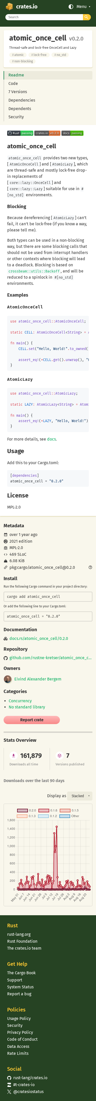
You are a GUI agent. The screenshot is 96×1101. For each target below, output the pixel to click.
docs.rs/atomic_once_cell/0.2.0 (38, 638)
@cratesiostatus (25, 1091)
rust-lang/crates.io (27, 1077)
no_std (60, 55)
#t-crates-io (20, 1084)
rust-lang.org (18, 934)
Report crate (32, 719)
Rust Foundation (22, 941)
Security (16, 116)
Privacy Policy (20, 1032)
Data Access (18, 1046)
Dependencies (21, 100)
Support (14, 980)
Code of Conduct (22, 1039)
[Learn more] (90, 567)
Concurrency (20, 700)
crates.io (26, 6)
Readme (16, 75)
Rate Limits (17, 1053)
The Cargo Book (21, 972)
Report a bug (19, 993)
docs (51, 439)
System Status (20, 987)
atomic (18, 55)
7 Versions (17, 91)
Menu (82, 6)
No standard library (27, 707)
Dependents (19, 108)
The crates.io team (24, 948)
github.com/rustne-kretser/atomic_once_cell (50, 658)
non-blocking (22, 61)
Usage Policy (19, 1018)
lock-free (39, 55)
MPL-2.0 (16, 547)
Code (13, 83)
